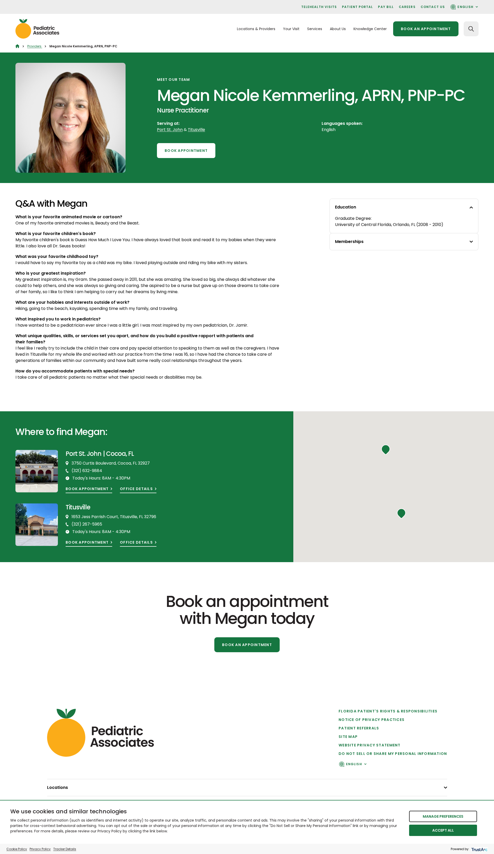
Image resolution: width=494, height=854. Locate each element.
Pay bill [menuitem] (386, 7)
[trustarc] (479, 849)
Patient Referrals (359, 728)
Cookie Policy (16, 849)
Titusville (196, 130)
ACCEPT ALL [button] (443, 830)
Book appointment (87, 488)
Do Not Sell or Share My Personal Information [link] (393, 753)
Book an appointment (426, 28)
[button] (401, 513)
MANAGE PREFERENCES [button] (443, 816)
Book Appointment (186, 150)
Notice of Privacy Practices (371, 719)
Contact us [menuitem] (433, 7)
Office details (136, 488)
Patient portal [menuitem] (357, 7)
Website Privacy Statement (370, 745)
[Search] (471, 28)
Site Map (348, 736)
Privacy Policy (40, 849)
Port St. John (170, 130)
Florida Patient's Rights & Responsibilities (388, 711)
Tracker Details (64, 849)
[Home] (17, 46)
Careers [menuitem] (407, 7)
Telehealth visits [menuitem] (319, 7)
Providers (34, 46)
